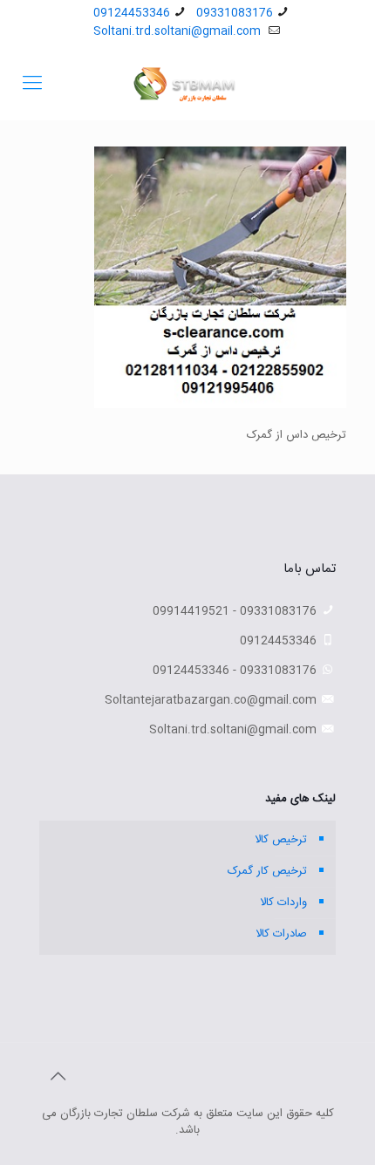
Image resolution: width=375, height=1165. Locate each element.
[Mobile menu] (32, 84)
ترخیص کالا (281, 839)
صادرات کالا (281, 934)
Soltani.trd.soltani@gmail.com (178, 31)
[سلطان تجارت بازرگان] (187, 84)
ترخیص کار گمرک (267, 871)
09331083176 (234, 13)
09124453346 (131, 13)
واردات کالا (283, 902)
